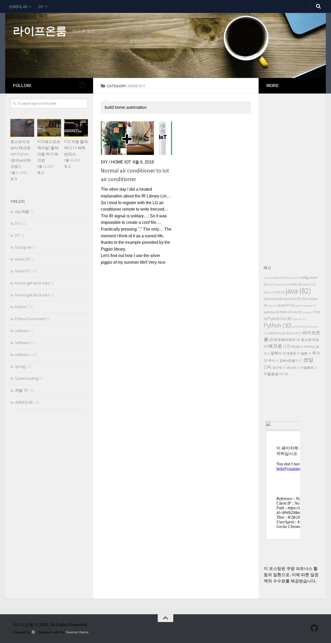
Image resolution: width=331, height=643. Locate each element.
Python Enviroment (30, 318)
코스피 (293, 367)
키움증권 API (276, 374)
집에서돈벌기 (291, 360)
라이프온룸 (40, 31)
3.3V (268, 278)
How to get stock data (32, 283)
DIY (41, 6)
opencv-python (305, 305)
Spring (20, 366)
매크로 (279, 346)
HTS (280, 292)
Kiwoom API (294, 298)
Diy (272, 284)
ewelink (309, 284)
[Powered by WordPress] (33, 632)
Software (22, 342)
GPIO (269, 292)
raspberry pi (278, 333)
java (298, 291)
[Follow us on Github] (82, 85)
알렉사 (278, 353)
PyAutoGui (279, 318)
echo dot (283, 284)
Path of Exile (291, 312)
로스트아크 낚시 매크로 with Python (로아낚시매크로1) (20, 154)
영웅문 (293, 353)
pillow (308, 312)
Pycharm (298, 319)
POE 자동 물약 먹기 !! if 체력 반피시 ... (76, 147)
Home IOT (121, 162)
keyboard (273, 299)
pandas (271, 312)
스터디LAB (18, 6)
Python (20, 306)
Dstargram (23, 247)
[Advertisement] (292, 176)
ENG (296, 284)
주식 (273, 360)
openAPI (285, 305)
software (22, 330)
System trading (26, 378)
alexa (277, 278)
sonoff (296, 333)
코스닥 (279, 367)
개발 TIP (21, 390)
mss (272, 305)
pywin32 (298, 326)
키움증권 (309, 367)
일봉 (306, 353)
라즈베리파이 (287, 340)
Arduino (291, 278)
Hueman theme (77, 632)
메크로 (297, 346)
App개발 (22, 211)
